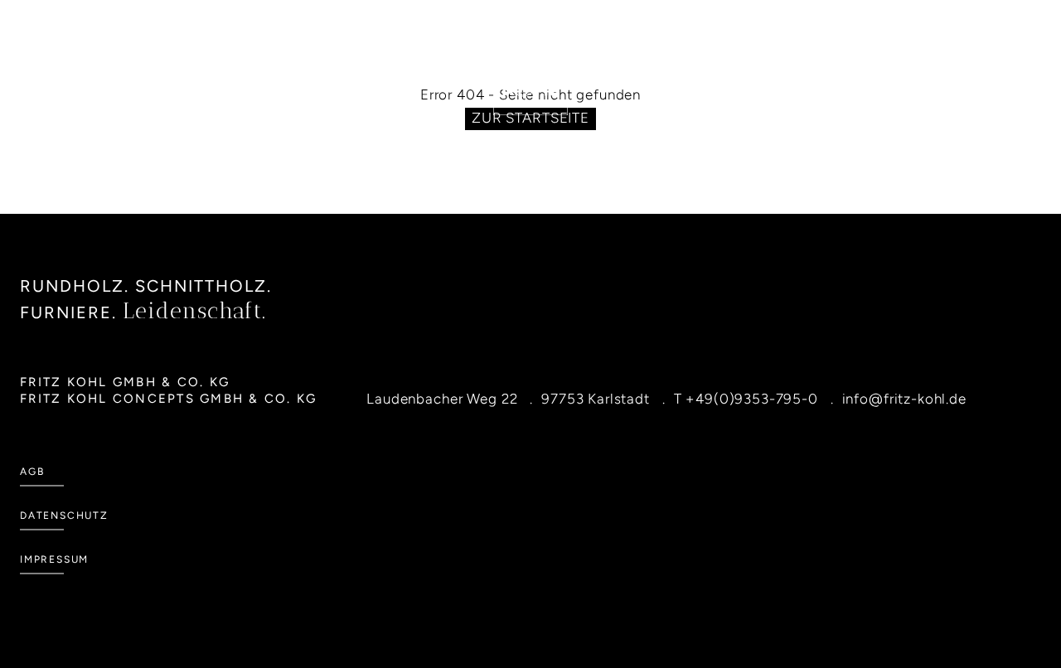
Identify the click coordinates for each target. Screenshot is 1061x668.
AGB (32, 471)
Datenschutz (64, 515)
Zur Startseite (530, 117)
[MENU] (120, 89)
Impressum (54, 559)
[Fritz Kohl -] (530, 78)
